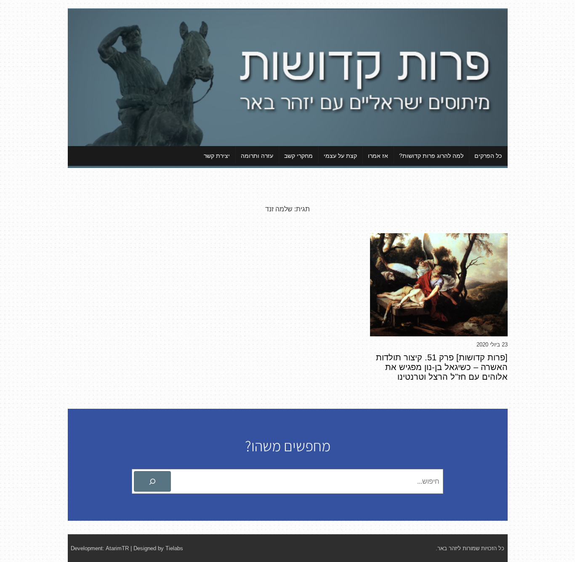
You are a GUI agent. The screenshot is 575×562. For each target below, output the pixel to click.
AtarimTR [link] (117, 548)
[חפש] (152, 481)
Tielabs (174, 548)
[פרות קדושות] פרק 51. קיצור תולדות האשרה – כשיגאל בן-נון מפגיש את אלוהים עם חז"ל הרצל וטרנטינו (442, 367)
